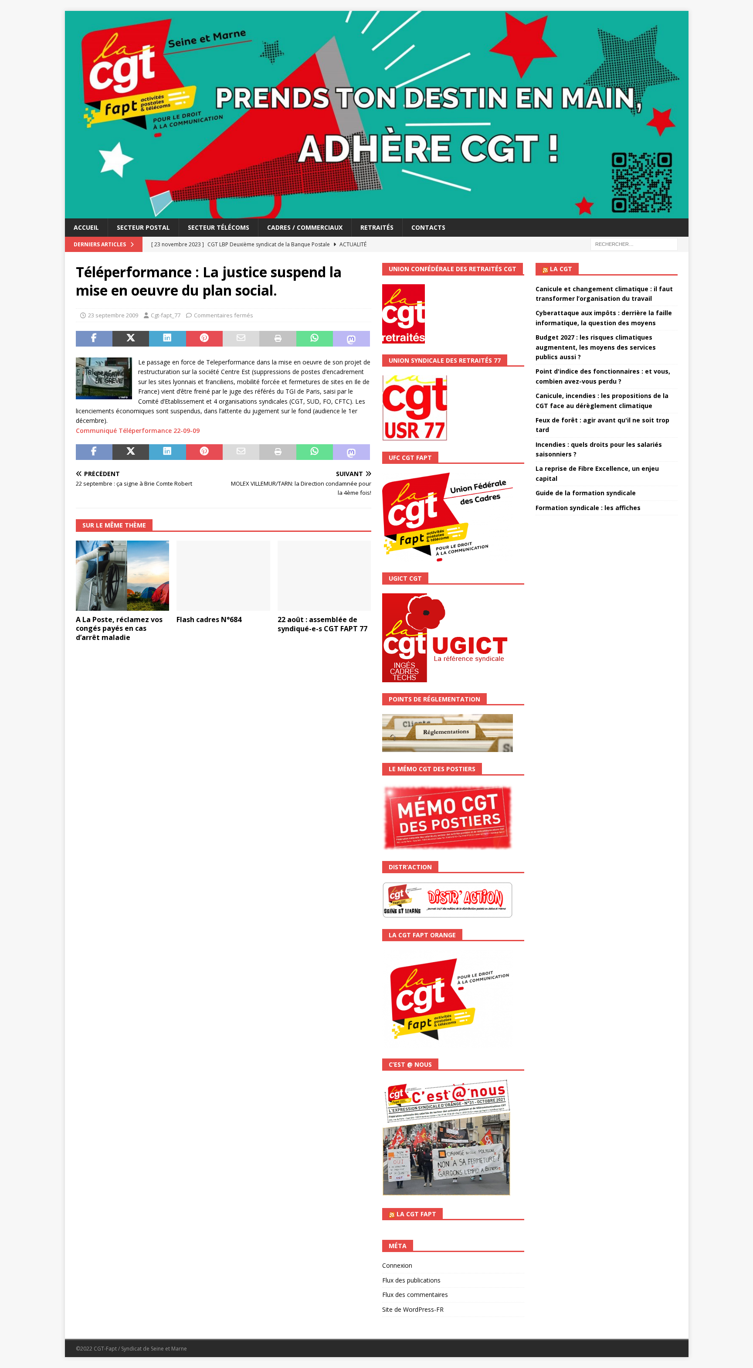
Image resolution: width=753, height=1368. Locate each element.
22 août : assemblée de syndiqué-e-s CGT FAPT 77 (322, 624)
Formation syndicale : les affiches (588, 508)
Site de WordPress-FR (413, 1309)
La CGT (561, 269)
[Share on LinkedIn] (167, 339)
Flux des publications (411, 1280)
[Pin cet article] (204, 339)
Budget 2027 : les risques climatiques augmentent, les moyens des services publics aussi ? (596, 347)
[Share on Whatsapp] (314, 339)
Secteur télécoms (218, 227)
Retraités (376, 227)
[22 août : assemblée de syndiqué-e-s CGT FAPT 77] (324, 576)
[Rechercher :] (634, 244)
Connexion (397, 1265)
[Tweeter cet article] (130, 339)
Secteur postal (143, 227)
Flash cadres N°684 (208, 619)
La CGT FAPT (416, 1214)
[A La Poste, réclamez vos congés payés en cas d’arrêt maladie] (123, 576)
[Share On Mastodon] (351, 339)
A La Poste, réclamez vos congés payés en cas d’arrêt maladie (119, 629)
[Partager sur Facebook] (94, 339)
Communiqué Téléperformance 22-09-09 (138, 430)
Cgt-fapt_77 (165, 315)
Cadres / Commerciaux (305, 227)
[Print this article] (277, 339)
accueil (86, 227)
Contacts (428, 227)
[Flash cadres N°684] (223, 576)
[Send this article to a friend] (241, 339)
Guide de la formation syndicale (586, 493)
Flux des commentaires (415, 1294)
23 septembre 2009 (113, 315)
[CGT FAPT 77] (377, 213)
